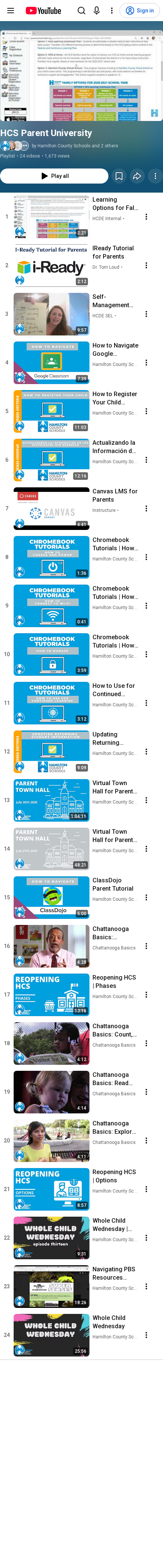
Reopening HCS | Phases (114, 981)
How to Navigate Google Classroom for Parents (115, 350)
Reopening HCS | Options (114, 1176)
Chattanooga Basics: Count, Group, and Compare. (112, 1031)
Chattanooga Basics (114, 948)
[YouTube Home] (43, 10)
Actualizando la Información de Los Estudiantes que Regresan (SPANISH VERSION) (114, 447)
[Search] (81, 10)
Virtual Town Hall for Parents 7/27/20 (114, 836)
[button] (81, 75)
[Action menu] (146, 216)
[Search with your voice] (96, 10)
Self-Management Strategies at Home (110, 301)
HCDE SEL (102, 315)
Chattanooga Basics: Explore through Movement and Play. (113, 1128)
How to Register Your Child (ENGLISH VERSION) (114, 398)
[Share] (137, 176)
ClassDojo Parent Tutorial (112, 884)
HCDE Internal (106, 218)
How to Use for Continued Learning (113, 690)
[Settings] (111, 10)
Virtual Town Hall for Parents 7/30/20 (114, 787)
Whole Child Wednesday (108, 1322)
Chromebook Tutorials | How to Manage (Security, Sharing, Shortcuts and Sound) (113, 642)
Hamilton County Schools (115, 364)
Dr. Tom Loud (105, 267)
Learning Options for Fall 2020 (114, 204)
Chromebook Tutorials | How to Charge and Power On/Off (113, 544)
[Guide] (10, 10)
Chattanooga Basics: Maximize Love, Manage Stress (114, 933)
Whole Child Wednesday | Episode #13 (110, 1225)
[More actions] (155, 176)
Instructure (104, 510)
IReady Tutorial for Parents (113, 252)
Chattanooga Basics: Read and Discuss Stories (110, 1079)
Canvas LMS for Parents (115, 495)
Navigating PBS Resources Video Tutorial (113, 1274)
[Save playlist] (119, 176)
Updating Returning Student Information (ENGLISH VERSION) (108, 739)
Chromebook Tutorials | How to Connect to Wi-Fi (113, 593)
